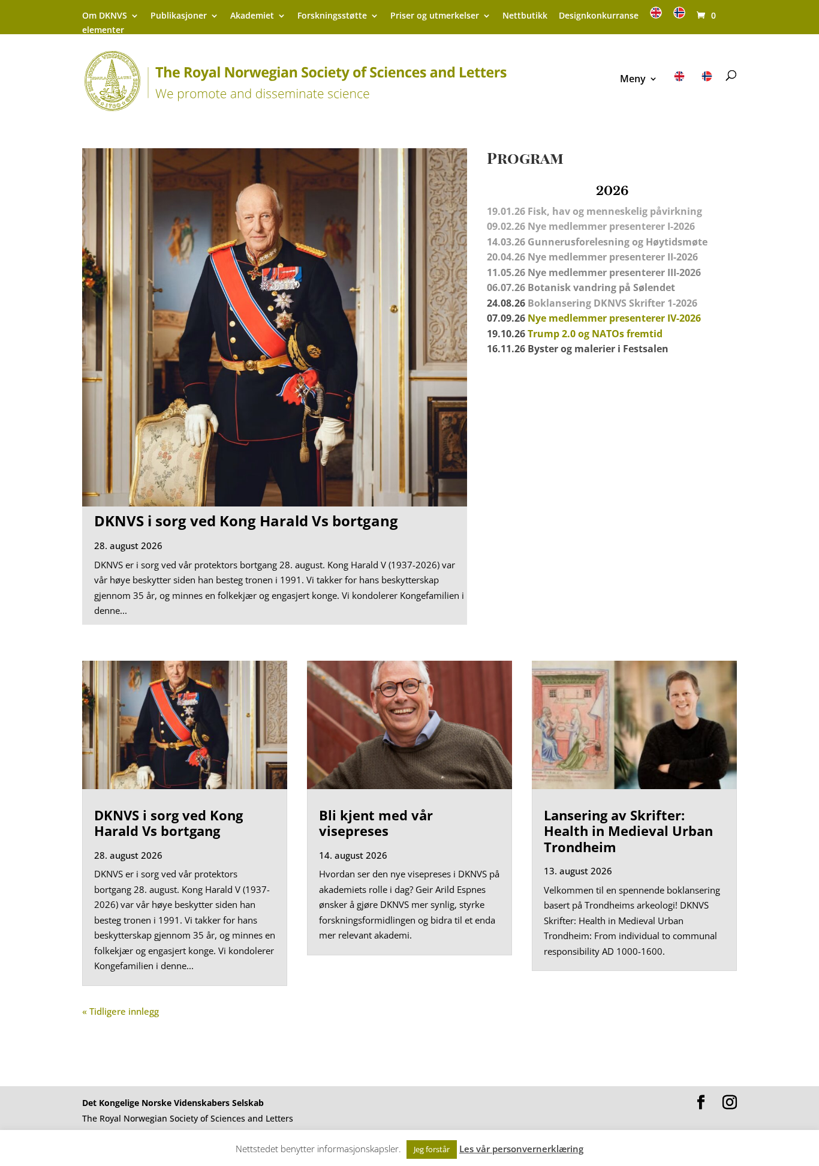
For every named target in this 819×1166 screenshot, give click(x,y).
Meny (633, 79)
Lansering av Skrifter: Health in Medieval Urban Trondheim (628, 831)
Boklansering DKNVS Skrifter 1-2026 (612, 303)
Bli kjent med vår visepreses (376, 823)
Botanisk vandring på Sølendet (603, 287)
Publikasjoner (178, 16)
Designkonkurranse (599, 16)
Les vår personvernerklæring (521, 1149)
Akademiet (252, 16)
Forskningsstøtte (332, 16)
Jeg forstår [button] (432, 1149)
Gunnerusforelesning (579, 241)
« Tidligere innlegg (120, 1011)
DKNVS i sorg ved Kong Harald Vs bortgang (246, 520)
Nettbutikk (524, 16)
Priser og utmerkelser (434, 16)
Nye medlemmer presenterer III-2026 (614, 272)
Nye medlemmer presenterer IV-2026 (614, 318)
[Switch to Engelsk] (656, 16)
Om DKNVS (104, 16)
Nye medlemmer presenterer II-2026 (613, 256)
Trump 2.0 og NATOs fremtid (595, 333)
